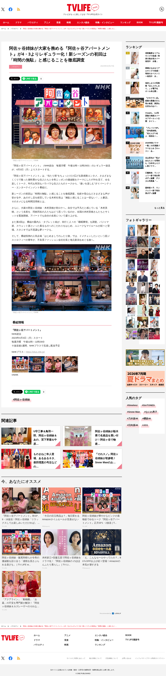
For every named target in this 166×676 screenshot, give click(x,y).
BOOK (140, 22)
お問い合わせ (126, 658)
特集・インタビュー (104, 22)
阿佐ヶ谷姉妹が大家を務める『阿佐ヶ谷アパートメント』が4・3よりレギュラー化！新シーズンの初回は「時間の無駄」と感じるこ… (70, 29)
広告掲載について (112, 658)
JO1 (146, 425)
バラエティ (33, 22)
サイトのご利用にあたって (76, 658)
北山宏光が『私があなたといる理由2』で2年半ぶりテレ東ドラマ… (152, 162)
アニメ (47, 22)
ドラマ (18, 22)
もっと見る (159, 208)
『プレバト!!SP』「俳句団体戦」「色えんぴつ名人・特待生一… (152, 132)
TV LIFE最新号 (156, 22)
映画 (69, 22)
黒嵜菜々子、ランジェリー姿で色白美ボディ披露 (152, 190)
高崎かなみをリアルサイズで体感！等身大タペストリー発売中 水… (152, 72)
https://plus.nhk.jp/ (35, 352)
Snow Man (134, 412)
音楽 (58, 22)
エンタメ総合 (83, 22)
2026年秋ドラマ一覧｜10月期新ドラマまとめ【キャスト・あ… (152, 147)
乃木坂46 (133, 418)
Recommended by (106, 613)
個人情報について (95, 658)
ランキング (125, 22)
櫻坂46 (147, 418)
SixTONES (149, 405)
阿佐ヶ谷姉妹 (22, 399)
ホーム (6, 22)
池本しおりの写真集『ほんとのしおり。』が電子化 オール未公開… (152, 87)
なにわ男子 (151, 412)
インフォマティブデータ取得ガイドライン (150, 658)
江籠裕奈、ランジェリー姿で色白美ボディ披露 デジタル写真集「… (152, 177)
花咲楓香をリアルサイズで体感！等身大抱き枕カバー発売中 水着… (152, 57)
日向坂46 (133, 425)
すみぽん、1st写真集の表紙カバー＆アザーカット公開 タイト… (152, 117)
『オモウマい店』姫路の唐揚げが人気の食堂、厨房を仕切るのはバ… (152, 102)
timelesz (133, 405)
